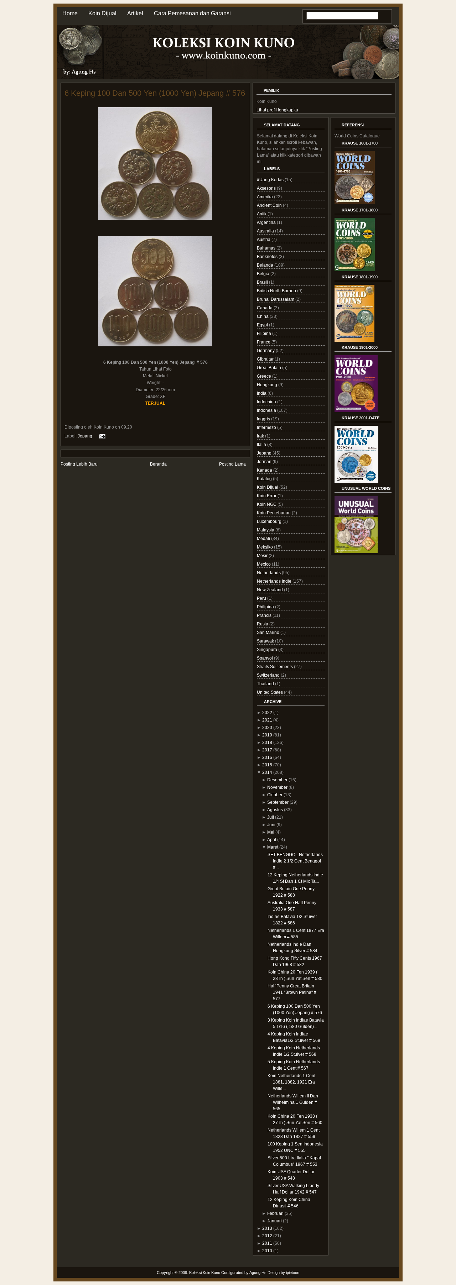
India (262, 393)
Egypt (263, 324)
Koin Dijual (102, 13)
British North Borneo (277, 290)
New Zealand (270, 589)
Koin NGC (267, 504)
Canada (265, 307)
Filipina (264, 333)
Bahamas (266, 248)
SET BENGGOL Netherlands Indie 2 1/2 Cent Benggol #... (295, 861)
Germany (266, 350)
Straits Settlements (275, 666)
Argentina (267, 222)
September (278, 802)
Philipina (266, 606)
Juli (270, 817)
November (277, 787)
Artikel (135, 13)
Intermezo (267, 427)
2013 (267, 1228)
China (263, 316)
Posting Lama (232, 464)
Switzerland (269, 675)
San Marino (268, 632)
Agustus (275, 809)
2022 (267, 712)
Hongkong (267, 384)
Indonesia (267, 410)
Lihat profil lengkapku (277, 109)
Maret (272, 847)
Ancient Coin (270, 205)
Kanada (265, 470)
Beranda (158, 464)
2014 (267, 772)
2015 (267, 764)
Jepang (85, 435)
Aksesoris (267, 188)
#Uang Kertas (271, 179)
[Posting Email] (101, 435)
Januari (274, 1220)
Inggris (264, 418)
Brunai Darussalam (276, 299)
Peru (262, 598)
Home (70, 13)
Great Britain (269, 367)
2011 (267, 1243)
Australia (266, 231)
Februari (275, 1213)
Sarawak (266, 641)
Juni (271, 824)
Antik (262, 213)
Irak (261, 436)
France (264, 342)
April (271, 839)
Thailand (266, 683)
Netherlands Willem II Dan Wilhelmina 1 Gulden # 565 (293, 1102)
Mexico (264, 564)
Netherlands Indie (274, 581)
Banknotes (268, 256)
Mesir (263, 555)
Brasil (263, 282)
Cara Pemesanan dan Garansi (192, 13)
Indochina (267, 401)
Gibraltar (266, 359)
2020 (267, 727)
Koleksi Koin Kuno (204, 1272)
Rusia (263, 623)
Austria (264, 239)
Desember (277, 779)
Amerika (265, 196)
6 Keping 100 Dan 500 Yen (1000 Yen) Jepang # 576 (154, 93)
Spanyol (265, 658)
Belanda (265, 265)
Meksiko (265, 547)
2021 (267, 720)
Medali (264, 538)
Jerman (265, 461)
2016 (267, 757)
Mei (270, 832)
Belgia (263, 273)
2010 (267, 1250)
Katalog (265, 478)
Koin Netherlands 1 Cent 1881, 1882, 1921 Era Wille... (291, 1082)
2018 (267, 742)
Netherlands (269, 572)
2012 (267, 1235)
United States (270, 692)
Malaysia (266, 530)
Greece (264, 376)
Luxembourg (270, 521)
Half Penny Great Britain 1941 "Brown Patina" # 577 (292, 992)
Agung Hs (257, 1272)
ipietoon (292, 1272)
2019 (267, 735)
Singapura (267, 649)
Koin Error (267, 495)
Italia (262, 444)
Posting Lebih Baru (79, 464)
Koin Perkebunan (274, 512)
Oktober (275, 794)
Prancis (265, 615)
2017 (267, 750)
